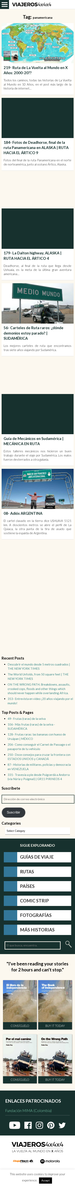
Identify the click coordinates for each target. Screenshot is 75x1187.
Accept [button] (45, 1180)
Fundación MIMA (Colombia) (28, 1110)
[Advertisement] (38, 189)
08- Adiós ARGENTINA (23, 513)
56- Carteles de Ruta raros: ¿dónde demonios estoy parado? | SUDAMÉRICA (33, 333)
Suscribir (13, 812)
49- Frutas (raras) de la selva (27, 718)
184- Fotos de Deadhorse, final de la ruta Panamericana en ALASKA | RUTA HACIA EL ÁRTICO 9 (36, 147)
